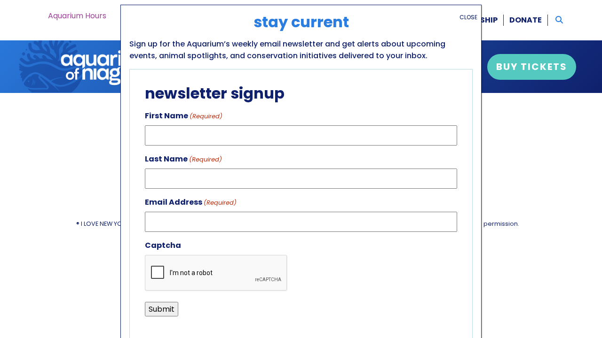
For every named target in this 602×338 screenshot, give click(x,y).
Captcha (163, 245)
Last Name (183, 159)
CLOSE (468, 17)
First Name (183, 115)
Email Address (191, 202)
